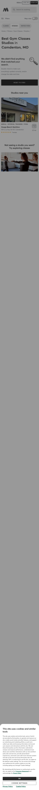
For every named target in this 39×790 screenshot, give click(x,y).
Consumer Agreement (22, 771)
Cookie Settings (19, 783)
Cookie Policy (21, 786)
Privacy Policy (17, 773)
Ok (19, 778)
